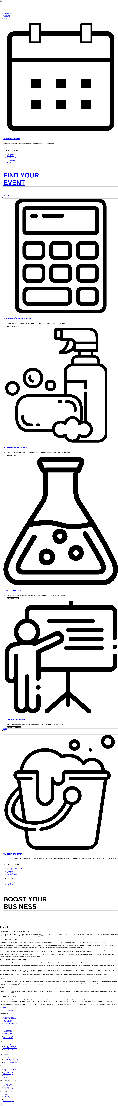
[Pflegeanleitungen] (60, 713)
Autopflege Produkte (15, 447)
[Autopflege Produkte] (60, 441)
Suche (1, 922)
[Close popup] (1, 1104)
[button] (60, 18)
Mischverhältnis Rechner (17, 318)
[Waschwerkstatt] (60, 848)
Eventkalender (11, 138)
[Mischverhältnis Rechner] (60, 312)
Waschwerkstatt (12, 854)
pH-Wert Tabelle (12, 590)
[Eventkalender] (60, 133)
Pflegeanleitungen (14, 719)
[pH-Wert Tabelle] (60, 584)
